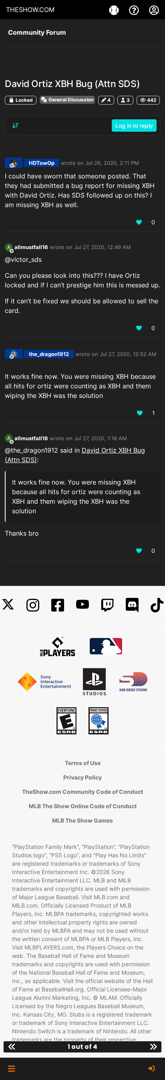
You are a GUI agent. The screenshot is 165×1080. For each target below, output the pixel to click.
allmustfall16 (31, 247)
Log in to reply (134, 125)
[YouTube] (82, 605)
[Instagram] (32, 605)
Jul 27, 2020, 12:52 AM (128, 354)
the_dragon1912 (49, 354)
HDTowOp (41, 163)
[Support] (135, 10)
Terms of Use (83, 763)
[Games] (115, 10)
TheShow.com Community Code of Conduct (82, 791)
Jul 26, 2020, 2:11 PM (112, 163)
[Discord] (132, 605)
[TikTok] (157, 605)
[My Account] (154, 10)
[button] (11, 1069)
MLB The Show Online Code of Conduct (83, 806)
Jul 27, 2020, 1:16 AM (100, 438)
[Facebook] (57, 605)
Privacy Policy (82, 777)
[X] (8, 605)
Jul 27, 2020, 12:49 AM (102, 247)
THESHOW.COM (30, 10)
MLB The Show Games (82, 820)
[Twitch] (107, 605)
